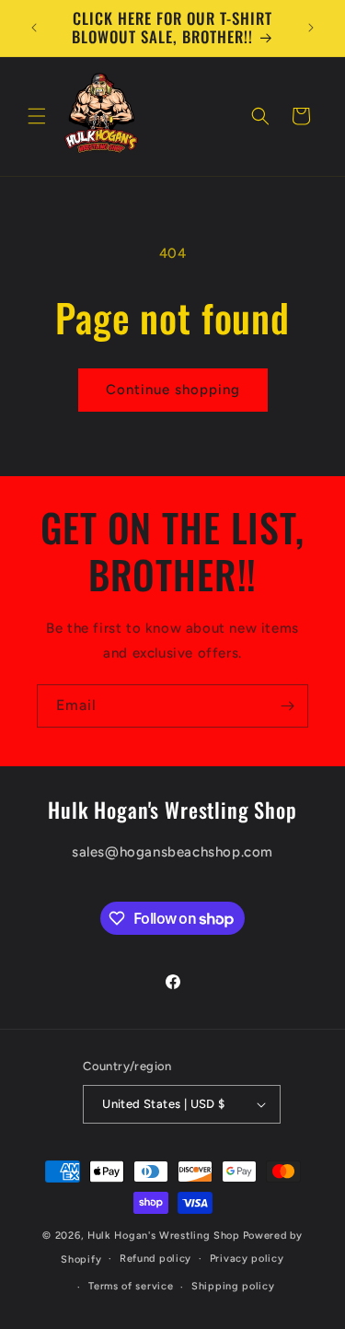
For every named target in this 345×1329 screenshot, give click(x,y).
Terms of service (130, 1286)
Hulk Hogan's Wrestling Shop (163, 1236)
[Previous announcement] (34, 27)
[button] (37, 116)
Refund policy (155, 1259)
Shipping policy (233, 1286)
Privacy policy (247, 1259)
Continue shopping (173, 389)
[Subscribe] (287, 706)
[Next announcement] (311, 27)
